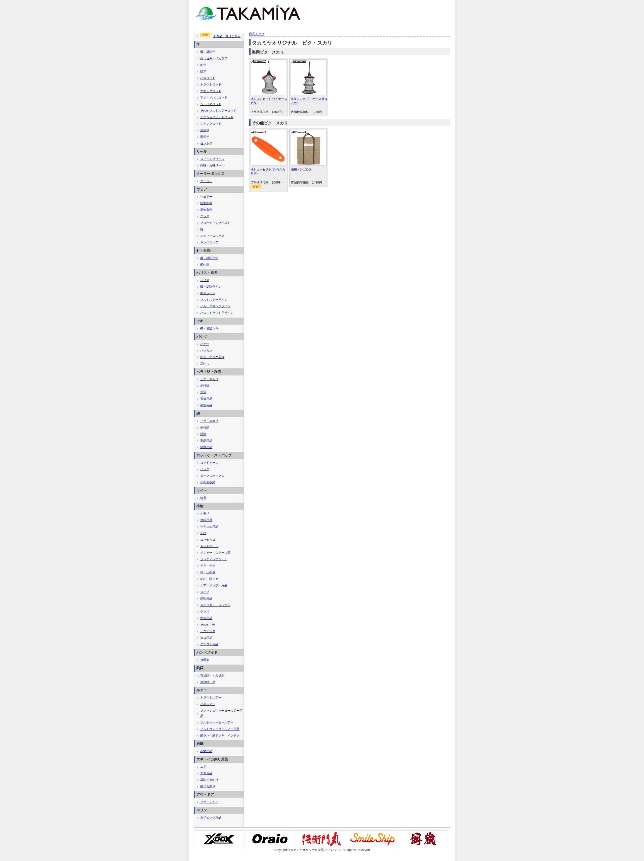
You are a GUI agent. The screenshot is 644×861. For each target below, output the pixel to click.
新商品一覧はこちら (226, 36)
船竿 (203, 65)
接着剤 (204, 660)
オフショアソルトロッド (216, 117)
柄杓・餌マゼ (209, 579)
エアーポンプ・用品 (213, 585)
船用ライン (207, 293)
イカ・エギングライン (215, 306)
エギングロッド (210, 91)
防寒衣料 (206, 203)
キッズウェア (209, 242)
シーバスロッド (210, 104)
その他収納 (207, 482)
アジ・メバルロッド (213, 97)
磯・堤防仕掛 (209, 258)
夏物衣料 (206, 209)
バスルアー (207, 704)
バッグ (204, 469)
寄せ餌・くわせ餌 (212, 675)
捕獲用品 (206, 405)
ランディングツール (213, 559)
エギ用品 (206, 773)
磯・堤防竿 (207, 52)
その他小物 (207, 624)
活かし (204, 363)
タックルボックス (212, 476)
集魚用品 (206, 618)
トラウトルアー (210, 697)
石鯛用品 (206, 751)
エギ (203, 766)
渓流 (203, 392)
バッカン (206, 350)
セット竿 (206, 143)
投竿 (203, 71)
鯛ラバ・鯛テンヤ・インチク (219, 735)
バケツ (204, 344)
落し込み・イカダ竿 (213, 58)
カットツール (209, 546)
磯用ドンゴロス (301, 169)
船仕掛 (204, 264)
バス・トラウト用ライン (216, 313)
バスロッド (207, 78)
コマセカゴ (207, 539)
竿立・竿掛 (207, 566)
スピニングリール (212, 159)
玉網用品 (206, 399)
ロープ (204, 592)
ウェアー (206, 196)
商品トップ (256, 34)
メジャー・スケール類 (215, 552)
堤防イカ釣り (209, 780)
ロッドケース (209, 462)
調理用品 (206, 598)
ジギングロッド (210, 123)
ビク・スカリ (209, 379)
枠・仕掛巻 (207, 572)
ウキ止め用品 (209, 526)
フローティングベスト (215, 223)
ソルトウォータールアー (216, 722)
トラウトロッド (210, 84)
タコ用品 (206, 637)
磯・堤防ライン (210, 286)
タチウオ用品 (209, 644)
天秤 (203, 533)
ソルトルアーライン (213, 300)
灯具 (203, 498)
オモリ (204, 513)
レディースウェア (212, 236)
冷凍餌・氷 (207, 682)
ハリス (204, 280)
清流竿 (204, 130)
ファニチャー (209, 802)
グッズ (204, 216)
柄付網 (204, 386)
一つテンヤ (207, 631)
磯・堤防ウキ (209, 328)
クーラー (206, 181)
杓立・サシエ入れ (212, 357)
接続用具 (206, 520)
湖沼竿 (204, 137)
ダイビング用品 (210, 817)
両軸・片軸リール (212, 165)
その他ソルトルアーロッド (218, 110)
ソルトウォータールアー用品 (219, 729)
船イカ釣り (207, 786)
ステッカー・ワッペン (215, 605)
